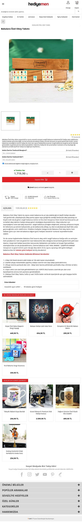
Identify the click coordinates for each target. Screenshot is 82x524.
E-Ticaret (34, 519)
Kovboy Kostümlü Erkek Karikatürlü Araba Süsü (14, 452)
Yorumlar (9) (77, 137)
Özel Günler (76, 17)
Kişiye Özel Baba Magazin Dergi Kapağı (14, 327)
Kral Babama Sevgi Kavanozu (14, 366)
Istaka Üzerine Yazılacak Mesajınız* (14, 150)
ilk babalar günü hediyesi (33, 287)
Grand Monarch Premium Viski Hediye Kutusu (41, 413)
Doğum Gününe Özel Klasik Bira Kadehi (67, 413)
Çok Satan (31, 17)
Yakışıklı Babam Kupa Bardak (14, 412)
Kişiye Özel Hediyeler (46, 17)
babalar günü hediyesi (24, 250)
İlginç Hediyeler (62, 17)
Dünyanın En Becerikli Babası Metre (67, 327)
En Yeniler (20, 17)
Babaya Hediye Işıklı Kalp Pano (41, 326)
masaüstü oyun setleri (12, 287)
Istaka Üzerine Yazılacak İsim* (12, 157)
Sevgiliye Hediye (7, 17)
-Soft (30, 519)
